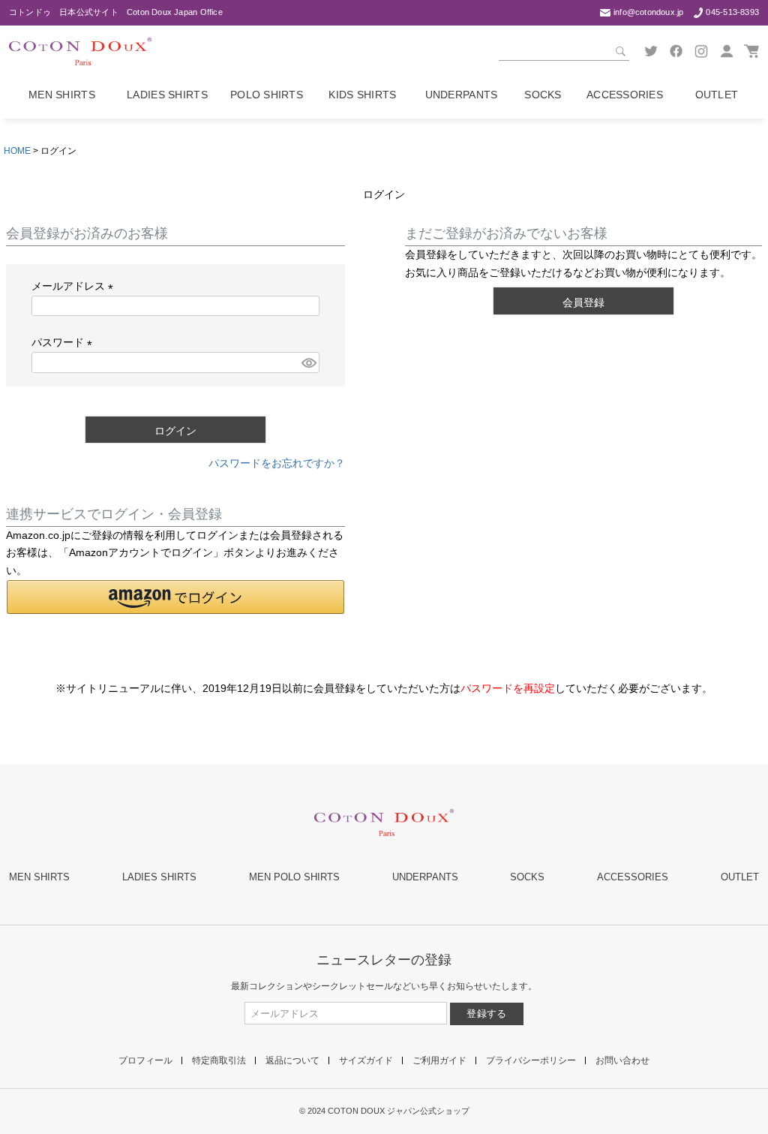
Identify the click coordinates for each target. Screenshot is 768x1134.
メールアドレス (75, 286)
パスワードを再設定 (507, 688)
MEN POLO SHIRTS (294, 877)
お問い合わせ (623, 1060)
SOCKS (527, 877)
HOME (17, 151)
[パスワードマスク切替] (308, 362)
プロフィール (145, 1060)
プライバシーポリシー (531, 1060)
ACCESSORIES (632, 877)
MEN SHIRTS (39, 877)
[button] (175, 597)
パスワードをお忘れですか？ (276, 463)
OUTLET (740, 877)
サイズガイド (366, 1060)
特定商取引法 (219, 1060)
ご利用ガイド (439, 1060)
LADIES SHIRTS (159, 877)
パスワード (65, 342)
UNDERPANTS (425, 877)
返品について (293, 1060)
